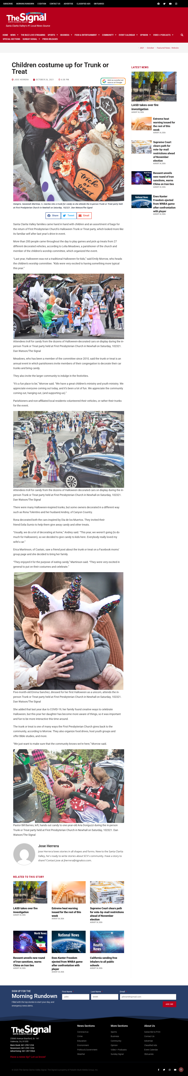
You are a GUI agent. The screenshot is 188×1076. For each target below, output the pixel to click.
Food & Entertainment (86, 35)
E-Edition (42, 3)
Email (122, 991)
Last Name (96, 991)
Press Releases (50, 39)
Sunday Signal (30, 39)
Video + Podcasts (162, 35)
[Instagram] (176, 3)
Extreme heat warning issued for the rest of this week (66, 912)
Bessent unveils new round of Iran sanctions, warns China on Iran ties (29, 961)
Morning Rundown (25, 3)
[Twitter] (164, 3)
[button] (182, 35)
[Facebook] (158, 3)
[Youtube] (170, 3)
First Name (67, 991)
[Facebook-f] (158, 1070)
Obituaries (99, 3)
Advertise (68, 3)
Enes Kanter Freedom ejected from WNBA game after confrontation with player (164, 204)
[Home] (136, 47)
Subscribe (8, 3)
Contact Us (55, 3)
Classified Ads (83, 3)
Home (5, 35)
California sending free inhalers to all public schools (103, 961)
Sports (51, 35)
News (13, 35)
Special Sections (11, 39)
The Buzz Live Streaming (33, 35)
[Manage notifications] (181, 1069)
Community (108, 35)
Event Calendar (127, 35)
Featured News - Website (168, 47)
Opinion (144, 35)
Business (64, 35)
